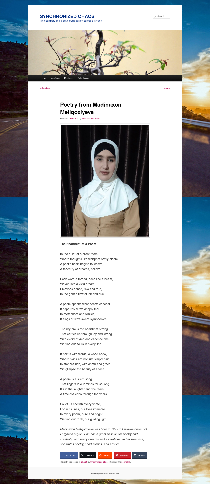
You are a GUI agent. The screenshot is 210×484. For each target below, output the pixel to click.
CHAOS (84, 461)
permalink (125, 461)
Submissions (83, 78)
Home (43, 78)
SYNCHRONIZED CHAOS (67, 16)
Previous (45, 88)
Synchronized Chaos (90, 118)
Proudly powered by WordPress (105, 473)
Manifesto (55, 78)
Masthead (68, 78)
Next (167, 88)
